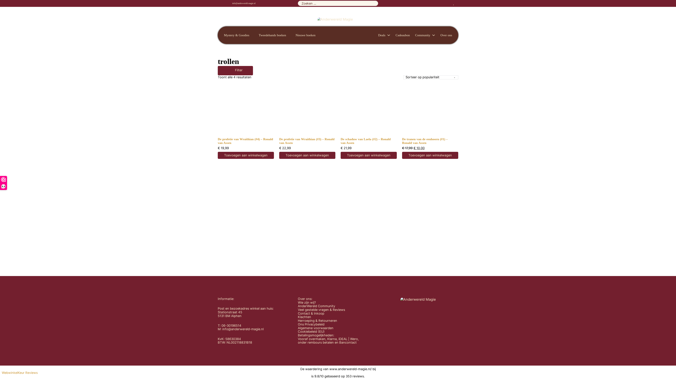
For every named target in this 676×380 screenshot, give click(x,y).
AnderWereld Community (316, 306)
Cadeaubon (403, 35)
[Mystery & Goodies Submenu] (252, 35)
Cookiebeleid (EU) (311, 331)
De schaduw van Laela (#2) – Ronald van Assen (366, 141)
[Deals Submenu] (388, 35)
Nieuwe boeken (305, 35)
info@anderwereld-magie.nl (243, 3)
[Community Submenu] (433, 35)
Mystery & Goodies (236, 35)
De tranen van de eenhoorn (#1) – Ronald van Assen (425, 141)
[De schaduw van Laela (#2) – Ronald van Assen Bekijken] (368, 109)
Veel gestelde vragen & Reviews (321, 310)
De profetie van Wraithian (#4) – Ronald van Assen (245, 141)
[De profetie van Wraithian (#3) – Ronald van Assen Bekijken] (307, 109)
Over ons (446, 35)
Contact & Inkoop (311, 313)
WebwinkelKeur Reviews (20, 373)
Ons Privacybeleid (311, 324)
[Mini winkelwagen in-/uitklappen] (457, 3)
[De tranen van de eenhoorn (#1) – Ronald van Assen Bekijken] (430, 109)
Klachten (304, 317)
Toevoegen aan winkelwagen (246, 155)
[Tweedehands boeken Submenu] (289, 35)
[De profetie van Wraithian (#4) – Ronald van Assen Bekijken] (246, 109)
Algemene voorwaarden (315, 328)
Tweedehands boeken (272, 35)
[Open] (229, 71)
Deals (381, 35)
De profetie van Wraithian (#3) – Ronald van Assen (306, 141)
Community (422, 35)
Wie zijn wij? (307, 302)
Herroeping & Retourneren (317, 320)
